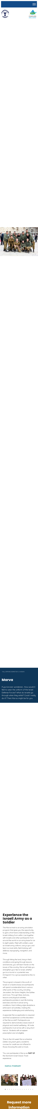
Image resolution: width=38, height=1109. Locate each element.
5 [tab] (14, 1089)
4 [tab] (12, 1089)
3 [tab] (9, 1089)
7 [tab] (18, 1089)
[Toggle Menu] (34, 4)
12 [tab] (28, 1089)
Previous (3, 1080)
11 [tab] (26, 1089)
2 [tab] (7, 1089)
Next (35, 1080)
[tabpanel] (9, 1080)
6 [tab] (16, 1089)
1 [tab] (5, 1089)
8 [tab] (20, 1089)
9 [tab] (22, 1089)
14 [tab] (33, 1089)
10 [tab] (24, 1089)
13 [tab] (31, 1089)
